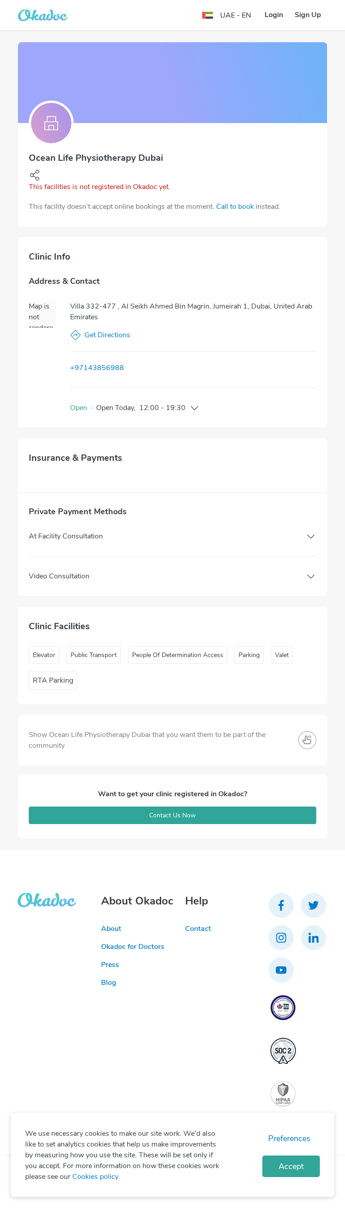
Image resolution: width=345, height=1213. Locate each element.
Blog (108, 983)
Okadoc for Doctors (132, 947)
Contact (198, 929)
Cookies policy (95, 1177)
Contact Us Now (172, 815)
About (111, 929)
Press (110, 965)
